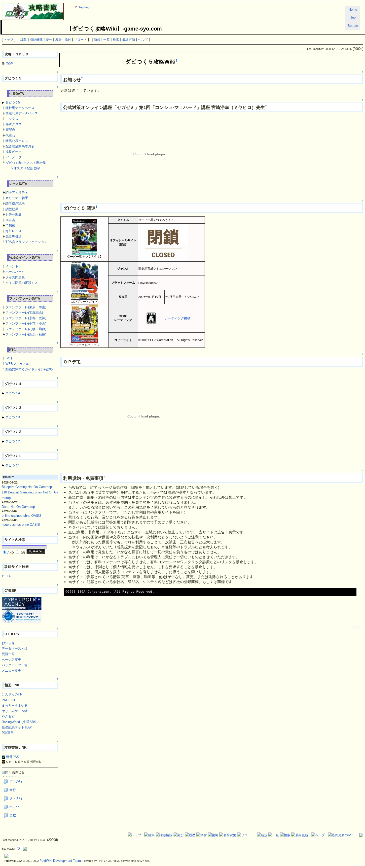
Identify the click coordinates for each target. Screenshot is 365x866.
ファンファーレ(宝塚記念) (24, 312)
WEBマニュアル (17, 364)
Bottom (353, 26)
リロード (80, 39)
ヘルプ (143, 39)
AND (10, 552)
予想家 (10, 225)
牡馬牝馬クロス (16, 141)
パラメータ (13, 157)
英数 (12, 815)
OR (23, 552)
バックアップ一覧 (15, 665)
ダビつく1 (12, 465)
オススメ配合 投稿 (27, 168)
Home (353, 9)
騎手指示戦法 (15, 204)
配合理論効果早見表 (20, 146)
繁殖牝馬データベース (21, 113)
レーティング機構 (177, 318)
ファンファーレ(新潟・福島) (25, 334)
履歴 (58, 39)
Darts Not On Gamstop (18, 507)
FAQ (8, 358)
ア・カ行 (15, 781)
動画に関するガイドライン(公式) (29, 369)
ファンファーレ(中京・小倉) (25, 323)
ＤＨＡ (6, 576)
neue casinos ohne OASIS (21, 524)
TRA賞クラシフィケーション (26, 242)
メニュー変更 (11, 670)
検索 (116, 39)
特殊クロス (13, 124)
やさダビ (8, 716)
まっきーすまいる (15, 705)
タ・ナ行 (15, 798)
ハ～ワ (14, 807)
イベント (11, 266)
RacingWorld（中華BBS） (20, 722)
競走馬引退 (13, 236)
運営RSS (12, 757)
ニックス (11, 119)
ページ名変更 (11, 659)
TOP (9, 64)
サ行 (12, 790)
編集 (23, 39)
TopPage (84, 7)
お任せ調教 (13, 214)
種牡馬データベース (20, 108)
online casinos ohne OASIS (21, 516)
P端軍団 (8, 733)
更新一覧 (8, 654)
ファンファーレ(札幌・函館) (25, 329)
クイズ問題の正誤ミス (21, 283)
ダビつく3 (12, 417)
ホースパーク (15, 272)
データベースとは (15, 648)
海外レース (13, 231)
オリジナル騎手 (16, 198)
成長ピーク (13, 152)
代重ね (10, 135)
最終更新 (128, 39)
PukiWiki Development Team (60, 861)
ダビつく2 (12, 441)
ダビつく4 (12, 393)
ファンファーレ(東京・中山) (25, 307)
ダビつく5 (12, 102)
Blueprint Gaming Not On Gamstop (27, 487)
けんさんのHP (12, 694)
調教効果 (11, 209)
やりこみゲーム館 (15, 711)
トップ (8, 39)
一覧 (106, 39)
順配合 (10, 130)
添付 (68, 39)
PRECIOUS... (12, 700)
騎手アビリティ (16, 192)
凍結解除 (36, 39)
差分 (49, 39)
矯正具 (10, 220)
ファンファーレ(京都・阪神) (25, 318)
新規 (97, 39)
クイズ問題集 (15, 277)
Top (353, 17)
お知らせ (8, 643)
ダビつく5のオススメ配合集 (25, 163)
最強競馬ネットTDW (17, 727)
